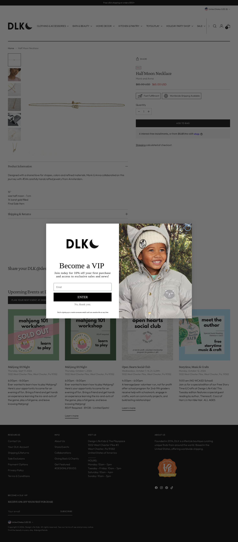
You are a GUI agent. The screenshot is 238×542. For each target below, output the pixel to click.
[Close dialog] (188, 228)
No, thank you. (82, 304)
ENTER (83, 297)
